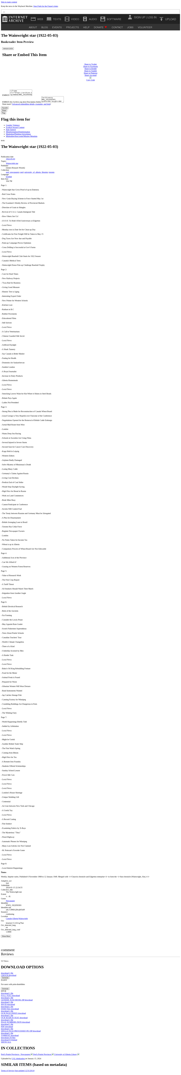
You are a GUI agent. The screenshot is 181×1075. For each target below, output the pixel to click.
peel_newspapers (12, 172)
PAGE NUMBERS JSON (15, 1022)
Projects (72, 27)
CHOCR (8, 975)
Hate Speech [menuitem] (11, 130)
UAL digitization (18, 1059)
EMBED (5, 95)
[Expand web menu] (37, 19)
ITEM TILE (10, 1009)
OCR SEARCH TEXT (14, 1018)
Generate (5, 978)
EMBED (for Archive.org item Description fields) (21, 102)
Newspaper (10, 901)
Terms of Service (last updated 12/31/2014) (17, 1071)
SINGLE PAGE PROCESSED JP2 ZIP (21, 1031)
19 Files (8, 1038)
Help (86, 27)
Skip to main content (9, 2)
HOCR (8, 1004)
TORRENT (10, 1035)
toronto (51, 172)
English (9, 177)
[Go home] (15, 19)
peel (21, 172)
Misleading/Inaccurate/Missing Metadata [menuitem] (21, 136)
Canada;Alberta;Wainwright (17, 918)
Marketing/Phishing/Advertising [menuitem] (18, 134)
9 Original (9, 1040)
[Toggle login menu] (130, 17)
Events (57, 27)
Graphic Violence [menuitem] (13, 125)
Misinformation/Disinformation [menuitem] (18, 132)
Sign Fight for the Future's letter (45, 6)
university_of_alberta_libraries (36, 172)
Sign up (139, 17)
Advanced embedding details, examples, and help (31, 104)
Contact (117, 27)
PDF (7, 1026)
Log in (152, 17)
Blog (44, 27)
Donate (99, 27)
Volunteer (145, 27)
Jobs (130, 27)
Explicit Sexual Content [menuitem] (15, 127)
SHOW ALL (6, 1042)
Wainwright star (12, 163)
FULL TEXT (10, 995)
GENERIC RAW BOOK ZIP (17, 1000)
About (33, 27)
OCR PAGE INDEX (13, 1013)
